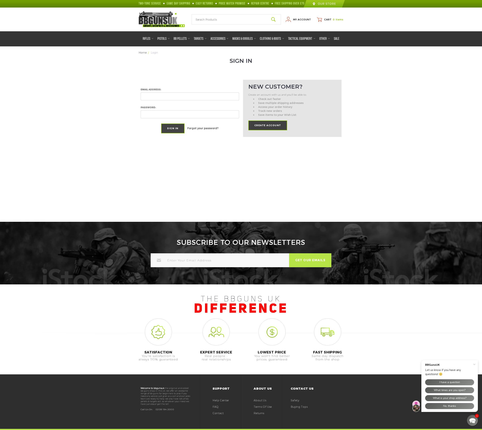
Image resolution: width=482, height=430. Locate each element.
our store (327, 3)
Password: (148, 107)
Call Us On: (147, 409)
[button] (472, 420)
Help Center (221, 400)
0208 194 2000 (165, 409)
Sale (336, 39)
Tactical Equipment (300, 39)
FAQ (215, 406)
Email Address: (151, 89)
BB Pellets (180, 39)
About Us (260, 400)
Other (323, 39)
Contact (218, 413)
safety (295, 400)
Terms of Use (263, 406)
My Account (302, 19)
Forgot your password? (202, 128)
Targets (199, 39)
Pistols (162, 39)
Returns (259, 413)
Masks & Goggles (242, 39)
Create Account (267, 125)
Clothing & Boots (270, 39)
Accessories (218, 39)
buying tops (299, 406)
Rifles (147, 39)
